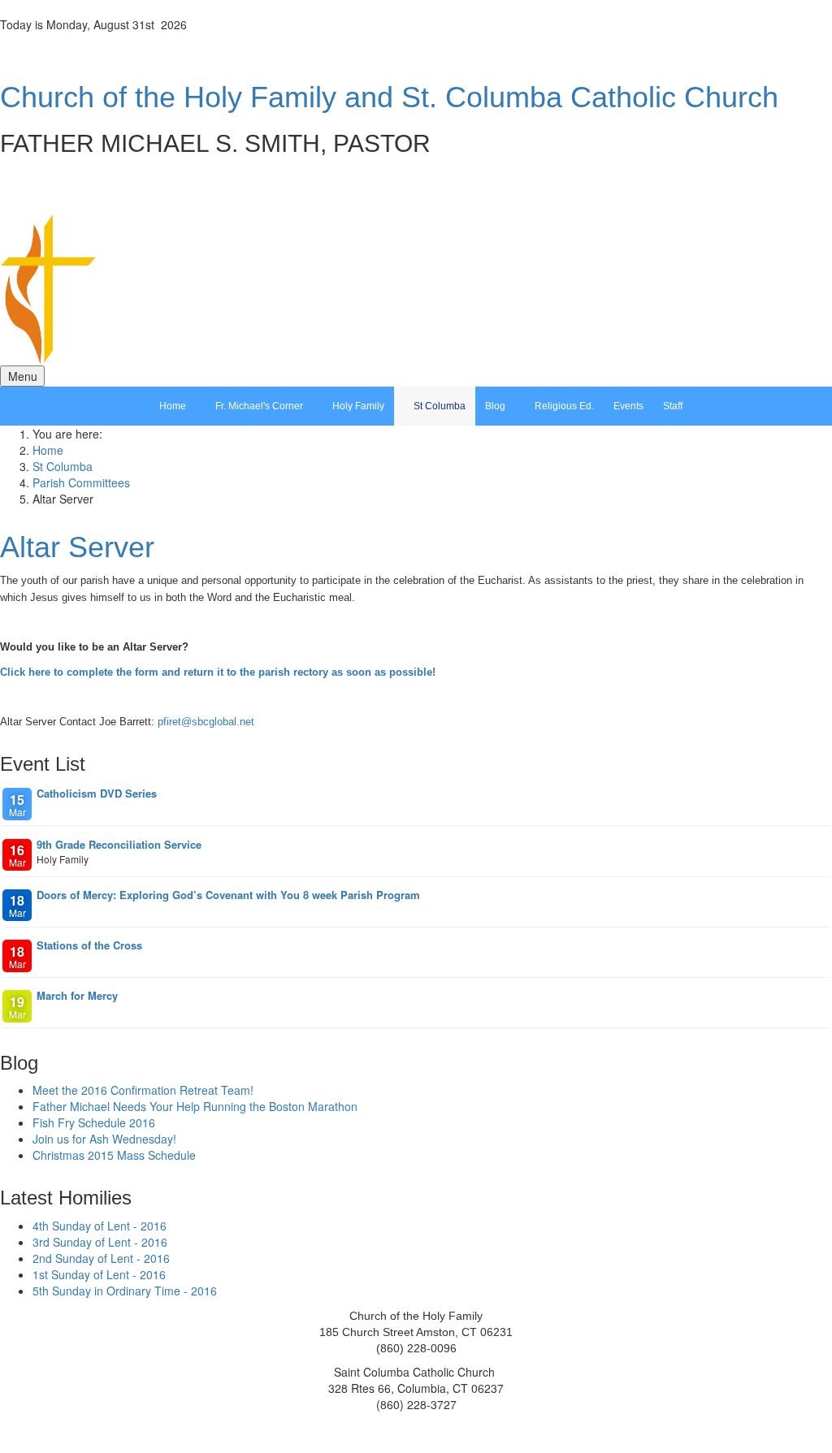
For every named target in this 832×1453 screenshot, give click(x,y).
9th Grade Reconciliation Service (119, 844)
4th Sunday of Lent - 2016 (99, 1225)
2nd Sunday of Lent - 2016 (101, 1258)
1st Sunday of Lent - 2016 (99, 1274)
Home (47, 450)
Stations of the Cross (89, 945)
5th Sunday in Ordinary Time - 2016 (124, 1290)
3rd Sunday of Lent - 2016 (99, 1242)
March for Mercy (77, 995)
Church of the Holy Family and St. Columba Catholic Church (389, 97)
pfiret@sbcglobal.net (206, 722)
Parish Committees (81, 482)
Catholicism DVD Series (97, 793)
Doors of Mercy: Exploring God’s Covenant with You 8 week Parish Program (228, 894)
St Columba (62, 466)
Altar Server (77, 547)
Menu (22, 376)
